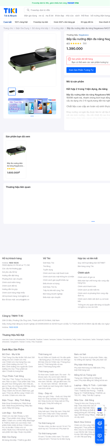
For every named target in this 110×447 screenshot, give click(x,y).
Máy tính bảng (13, 408)
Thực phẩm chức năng (16, 418)
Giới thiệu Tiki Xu (50, 287)
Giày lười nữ (59, 401)
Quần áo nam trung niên (53, 386)
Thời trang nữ (45, 354)
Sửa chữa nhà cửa (86, 406)
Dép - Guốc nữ (56, 396)
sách (77, 15)
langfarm (14, 342)
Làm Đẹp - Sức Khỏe (12, 413)
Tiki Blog (46, 266)
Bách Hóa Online (82, 422)
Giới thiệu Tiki (48, 263)
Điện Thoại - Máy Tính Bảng (16, 400)
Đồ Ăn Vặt (83, 432)
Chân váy (56, 362)
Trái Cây (5, 379)
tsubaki (39, 342)
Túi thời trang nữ (46, 423)
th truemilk (31, 339)
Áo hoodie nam (49, 379)
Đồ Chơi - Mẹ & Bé (11, 354)
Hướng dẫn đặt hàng (10, 275)
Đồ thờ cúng (84, 415)
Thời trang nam (45, 371)
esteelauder (20, 339)
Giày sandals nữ (52, 399)
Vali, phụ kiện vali (100, 360)
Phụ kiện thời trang (83, 364)
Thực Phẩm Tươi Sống (13, 376)
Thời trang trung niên (51, 366)
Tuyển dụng (48, 270)
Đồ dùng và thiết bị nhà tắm (91, 410)
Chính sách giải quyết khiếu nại (55, 280)
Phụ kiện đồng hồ (86, 380)
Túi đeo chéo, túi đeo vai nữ (49, 426)
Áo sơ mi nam (54, 377)
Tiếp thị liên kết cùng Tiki (53, 290)
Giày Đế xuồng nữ (54, 403)
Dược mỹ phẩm (25, 432)
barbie (39, 339)
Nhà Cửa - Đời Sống (84, 400)
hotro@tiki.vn (23, 296)
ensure (53, 339)
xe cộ (41, 15)
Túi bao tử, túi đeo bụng (60, 439)
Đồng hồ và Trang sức (85, 375)
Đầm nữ (47, 357)
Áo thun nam (43, 375)
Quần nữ (55, 357)
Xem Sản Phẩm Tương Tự (81, 70)
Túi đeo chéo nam (52, 437)
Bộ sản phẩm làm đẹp (17, 431)
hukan (22, 342)
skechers (86, 339)
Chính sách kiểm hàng (11, 282)
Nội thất (86, 408)
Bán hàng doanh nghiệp (53, 294)
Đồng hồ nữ (88, 378)
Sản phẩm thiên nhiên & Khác (16, 424)
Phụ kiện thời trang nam (89, 369)
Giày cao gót (43, 396)
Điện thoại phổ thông (15, 406)
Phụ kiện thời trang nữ (83, 368)
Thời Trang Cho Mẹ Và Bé (12, 357)
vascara (5, 339)
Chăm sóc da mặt (9, 416)
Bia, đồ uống (11, 388)
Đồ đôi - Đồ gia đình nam (57, 381)
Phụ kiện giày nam (50, 416)
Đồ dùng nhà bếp (9, 440)
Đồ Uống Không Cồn (89, 434)
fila (33, 342)
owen (46, 339)
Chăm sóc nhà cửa (17, 395)
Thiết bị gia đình (24, 440)
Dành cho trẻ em (14, 391)
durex (59, 339)
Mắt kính (96, 368)
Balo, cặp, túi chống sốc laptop (90, 358)
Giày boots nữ (48, 401)
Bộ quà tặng (86, 437)
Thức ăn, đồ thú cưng (15, 393)
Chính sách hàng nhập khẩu (13, 293)
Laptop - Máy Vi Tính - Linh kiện (90, 385)
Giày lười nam (43, 411)
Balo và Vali (80, 354)
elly (74, 339)
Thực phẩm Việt (23, 381)
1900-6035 (14, 263)
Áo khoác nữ (57, 360)
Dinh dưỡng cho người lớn (17, 366)
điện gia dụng (30, 15)
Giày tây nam (56, 411)
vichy (28, 342)
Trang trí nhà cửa (81, 403)
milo (79, 339)
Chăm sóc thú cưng (82, 425)
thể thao (85, 15)
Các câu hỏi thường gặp (12, 268)
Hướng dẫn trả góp (10, 289)
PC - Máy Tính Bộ (85, 395)
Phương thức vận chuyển (12, 279)
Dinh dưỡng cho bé (15, 364)
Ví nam (41, 437)
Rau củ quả (11, 381)
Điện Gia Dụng (9, 437)
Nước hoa (11, 430)
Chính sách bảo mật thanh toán (56, 273)
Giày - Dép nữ (45, 393)
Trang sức (78, 378)
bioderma (67, 339)
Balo (76, 357)
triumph (100, 339)
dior (11, 339)
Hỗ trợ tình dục (23, 430)
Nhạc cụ (93, 415)
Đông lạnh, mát (19, 384)
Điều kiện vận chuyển (51, 297)
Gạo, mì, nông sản (15, 386)
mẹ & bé (49, 15)
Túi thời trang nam (47, 433)
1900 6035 (13, 327)
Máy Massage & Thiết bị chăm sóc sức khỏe (18, 421)
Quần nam (54, 375)
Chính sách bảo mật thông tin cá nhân (58, 277)
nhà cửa (69, 15)
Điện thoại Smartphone (11, 403)
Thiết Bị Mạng (88, 393)
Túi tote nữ (53, 428)
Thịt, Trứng (14, 379)
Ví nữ (65, 426)
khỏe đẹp (59, 15)
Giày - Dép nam (46, 408)
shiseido (5, 342)
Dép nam (51, 414)
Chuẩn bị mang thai (15, 371)
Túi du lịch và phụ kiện (88, 357)
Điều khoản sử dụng (51, 283)
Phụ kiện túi (64, 428)
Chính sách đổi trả (9, 286)
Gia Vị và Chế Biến (86, 430)
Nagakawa (84, 35)
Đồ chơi (28, 357)
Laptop (97, 395)
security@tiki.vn (22, 299)
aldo (94, 339)
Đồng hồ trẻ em (101, 380)
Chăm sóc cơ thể (14, 420)
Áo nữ (40, 357)
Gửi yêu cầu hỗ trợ (9, 272)
